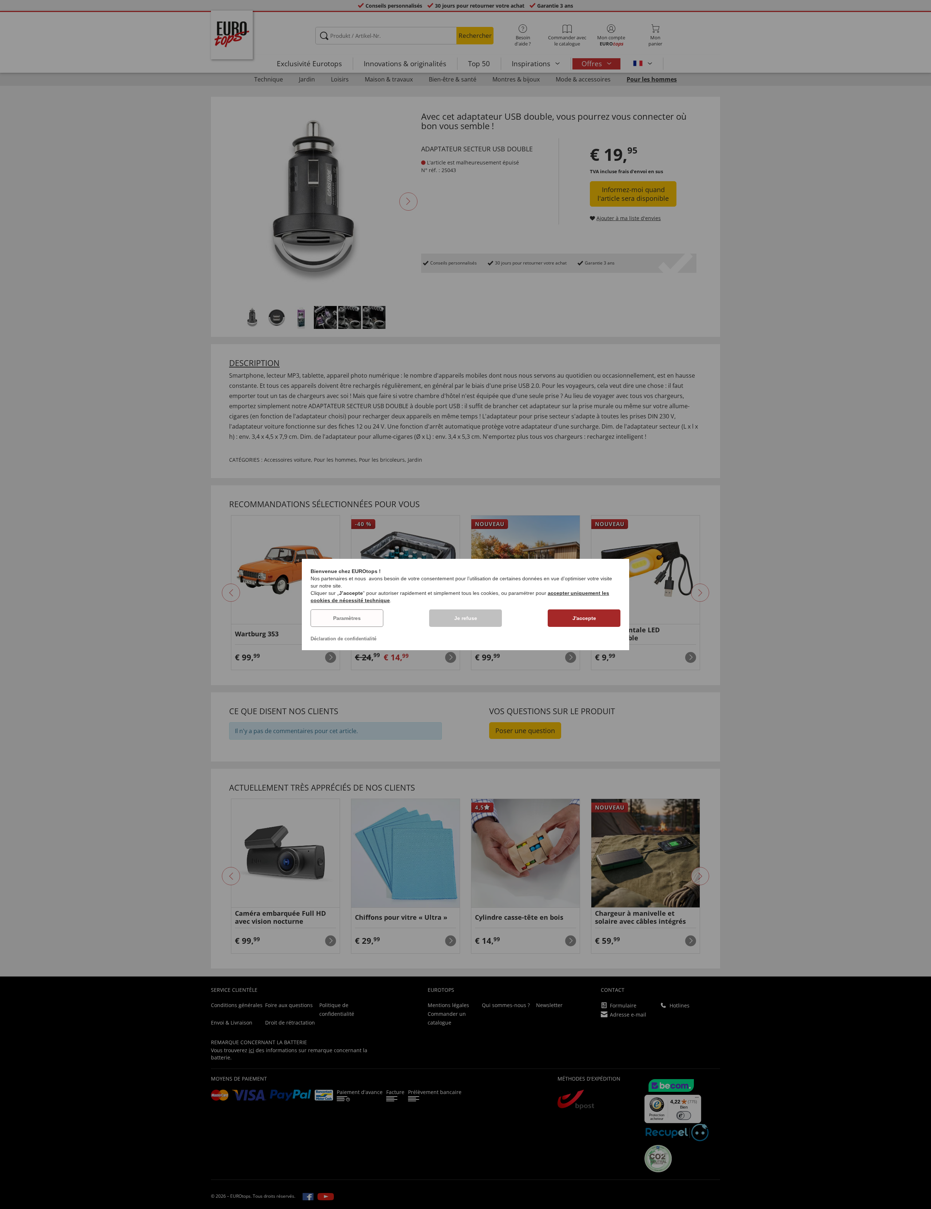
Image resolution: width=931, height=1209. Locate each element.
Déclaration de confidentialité (343, 638)
